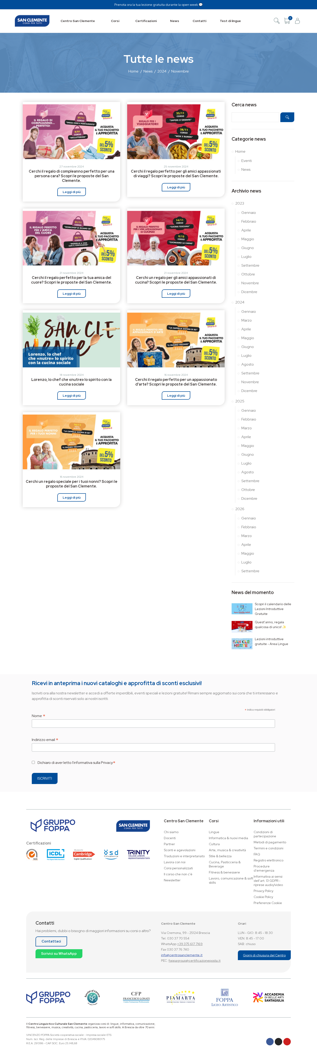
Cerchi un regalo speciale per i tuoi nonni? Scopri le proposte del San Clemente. (71, 484)
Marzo (246, 320)
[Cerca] (276, 21)
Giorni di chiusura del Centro (264, 955)
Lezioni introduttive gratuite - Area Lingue (271, 641)
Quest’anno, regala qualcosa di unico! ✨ (270, 624)
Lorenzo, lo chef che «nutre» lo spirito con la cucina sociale (71, 382)
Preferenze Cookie (268, 903)
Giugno (247, 247)
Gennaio (248, 212)
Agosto (247, 364)
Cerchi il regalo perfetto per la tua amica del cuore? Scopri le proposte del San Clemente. (71, 280)
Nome (38, 716)
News (245, 169)
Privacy (107, 762)
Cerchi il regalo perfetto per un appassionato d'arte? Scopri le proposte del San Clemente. (176, 382)
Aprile (246, 230)
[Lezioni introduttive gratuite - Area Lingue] (242, 643)
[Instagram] (278, 1041)
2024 (239, 302)
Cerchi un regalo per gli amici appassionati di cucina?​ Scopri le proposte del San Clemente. (176, 280)
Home (240, 151)
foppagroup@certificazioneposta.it (194, 960)
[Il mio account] (297, 21)
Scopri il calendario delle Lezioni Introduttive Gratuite (273, 609)
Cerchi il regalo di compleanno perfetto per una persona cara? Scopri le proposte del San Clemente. (71, 176)
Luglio (246, 256)
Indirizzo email (45, 740)
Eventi (246, 160)
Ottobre (248, 274)
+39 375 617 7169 (190, 944)
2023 (239, 203)
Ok (287, 117)
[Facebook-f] (270, 1041)
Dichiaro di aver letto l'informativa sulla (76, 762)
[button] (51, 941)
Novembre (250, 283)
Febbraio (248, 221)
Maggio (247, 239)
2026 (239, 508)
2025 (239, 401)
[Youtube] (287, 1041)
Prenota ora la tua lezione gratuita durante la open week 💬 (158, 5)
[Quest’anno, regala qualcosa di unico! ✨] (242, 626)
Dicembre (249, 291)
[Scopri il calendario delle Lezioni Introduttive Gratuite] (242, 608)
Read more (71, 192)
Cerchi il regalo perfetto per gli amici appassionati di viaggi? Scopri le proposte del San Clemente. (176, 173)
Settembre (250, 265)
